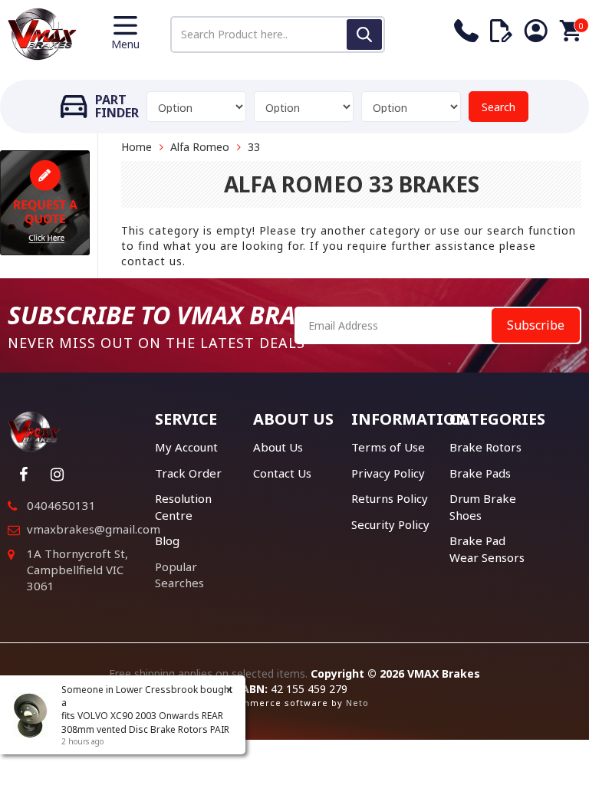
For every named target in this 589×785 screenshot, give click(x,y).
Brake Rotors (485, 447)
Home (136, 147)
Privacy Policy (388, 473)
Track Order (188, 473)
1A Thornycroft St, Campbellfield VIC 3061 (77, 570)
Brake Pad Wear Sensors (487, 548)
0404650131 (61, 505)
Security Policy (390, 524)
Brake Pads (480, 473)
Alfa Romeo (199, 147)
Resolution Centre (183, 506)
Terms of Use (388, 447)
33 (254, 147)
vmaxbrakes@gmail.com (93, 529)
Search (498, 107)
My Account (186, 447)
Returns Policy (389, 498)
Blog (167, 540)
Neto (357, 702)
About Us (278, 447)
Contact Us (282, 473)
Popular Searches (179, 574)
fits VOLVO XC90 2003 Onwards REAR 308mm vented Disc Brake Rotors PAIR (145, 722)
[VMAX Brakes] (42, 32)
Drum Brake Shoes (482, 506)
